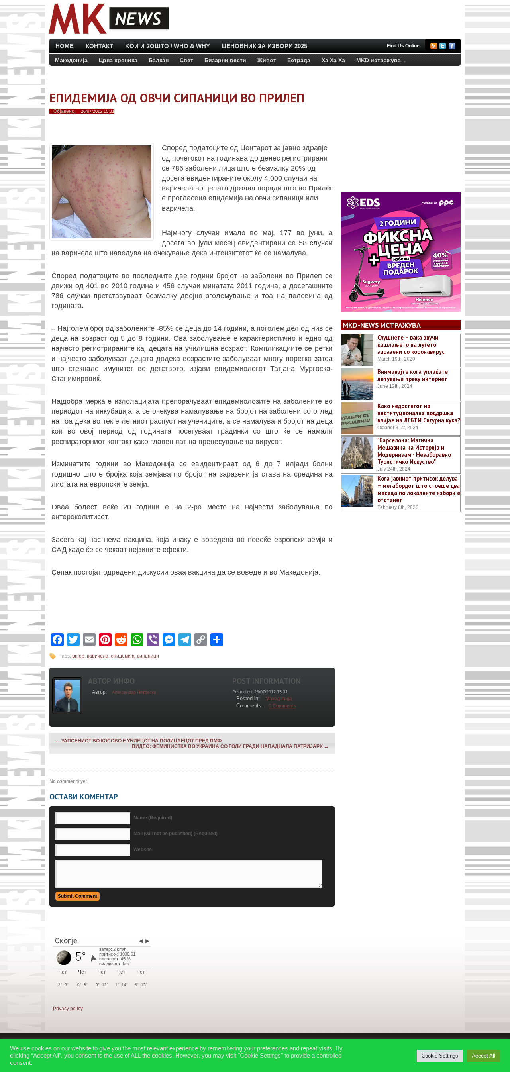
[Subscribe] (433, 47)
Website (142, 849)
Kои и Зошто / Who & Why (167, 46)
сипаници (148, 656)
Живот (266, 60)
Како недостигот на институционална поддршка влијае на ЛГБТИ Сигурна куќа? (418, 413)
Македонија (71, 60)
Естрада (298, 60)
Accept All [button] (483, 1056)
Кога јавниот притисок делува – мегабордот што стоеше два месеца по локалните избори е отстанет (418, 489)
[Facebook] (452, 47)
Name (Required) (152, 818)
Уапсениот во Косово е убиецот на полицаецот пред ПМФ (138, 741)
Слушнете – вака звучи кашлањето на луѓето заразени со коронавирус (411, 344)
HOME (64, 46)
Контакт (99, 46)
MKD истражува (376, 62)
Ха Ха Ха (333, 60)
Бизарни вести (225, 60)
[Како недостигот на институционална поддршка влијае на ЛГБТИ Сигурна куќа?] (357, 418)
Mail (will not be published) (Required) (175, 833)
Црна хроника (118, 60)
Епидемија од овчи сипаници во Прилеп (176, 98)
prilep (78, 656)
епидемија (123, 656)
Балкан (159, 60)
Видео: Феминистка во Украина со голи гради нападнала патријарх (230, 746)
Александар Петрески (134, 692)
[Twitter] (442, 47)
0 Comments (282, 706)
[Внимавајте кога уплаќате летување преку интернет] (357, 384)
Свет (186, 60)
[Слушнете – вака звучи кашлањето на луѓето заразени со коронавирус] (357, 350)
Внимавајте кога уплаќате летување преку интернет (412, 375)
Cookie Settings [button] (440, 1056)
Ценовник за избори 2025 (264, 46)
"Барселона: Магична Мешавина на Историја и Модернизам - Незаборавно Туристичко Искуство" (414, 450)
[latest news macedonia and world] (107, 35)
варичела (97, 656)
